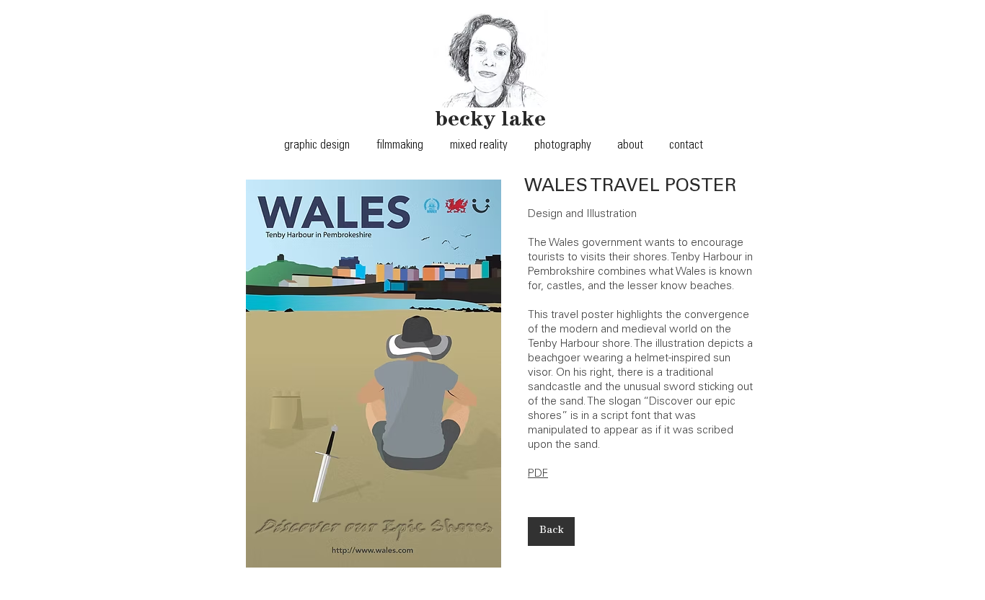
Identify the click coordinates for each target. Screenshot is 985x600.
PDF (538, 474)
